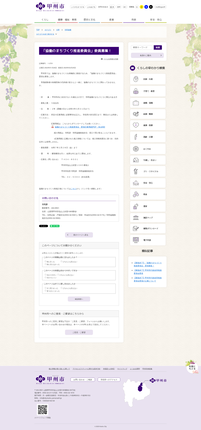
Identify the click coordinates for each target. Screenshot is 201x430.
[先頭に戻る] (191, 366)
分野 (58, 30)
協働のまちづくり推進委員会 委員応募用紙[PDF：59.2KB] (80, 127)
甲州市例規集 (147, 369)
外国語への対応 (109, 369)
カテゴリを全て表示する (45, 34)
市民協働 (68, 30)
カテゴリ (48, 30)
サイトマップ (122, 369)
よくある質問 (135, 369)
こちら (73, 188)
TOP (38, 30)
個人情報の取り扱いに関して (59, 369)
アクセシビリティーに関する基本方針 (86, 369)
